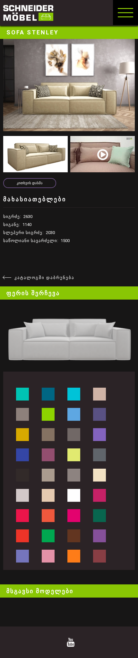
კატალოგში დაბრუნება (44, 277)
